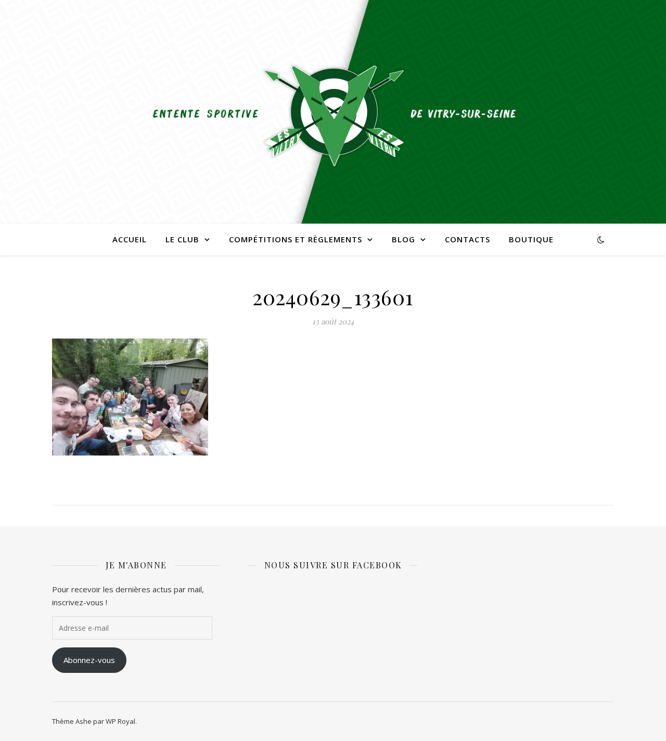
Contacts (467, 239)
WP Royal (120, 721)
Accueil (129, 239)
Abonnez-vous (89, 660)
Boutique (531, 239)
